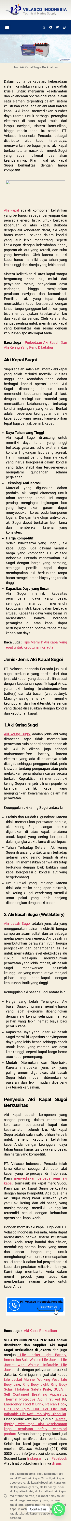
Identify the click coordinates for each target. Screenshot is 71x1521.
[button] (7, 27)
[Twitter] (57, 27)
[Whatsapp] (44, 27)
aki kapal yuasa (37, 1500)
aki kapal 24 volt (39, 1478)
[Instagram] (64, 27)
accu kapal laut (47, 1474)
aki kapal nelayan (48, 1496)
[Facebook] (51, 27)
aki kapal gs (57, 1482)
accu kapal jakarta (22, 1474)
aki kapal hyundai (51, 1487)
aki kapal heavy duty (23, 1487)
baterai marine (34, 1505)
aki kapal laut (44, 1491)
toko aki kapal (27, 1513)
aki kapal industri (21, 1491)
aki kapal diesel (37, 1482)
